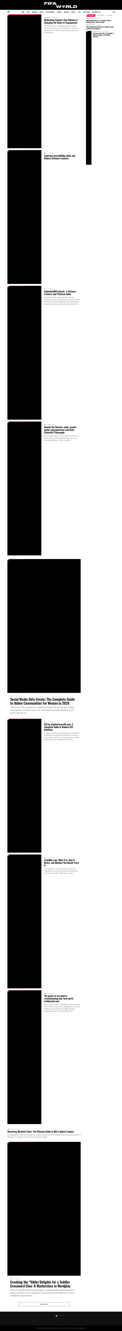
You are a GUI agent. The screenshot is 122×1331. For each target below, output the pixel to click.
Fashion (59, 12)
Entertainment (50, 12)
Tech (79, 12)
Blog (28, 12)
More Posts (44, 1304)
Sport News (86, 12)
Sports (42, 12)
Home (23, 12)
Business (34, 12)
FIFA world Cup (96, 12)
